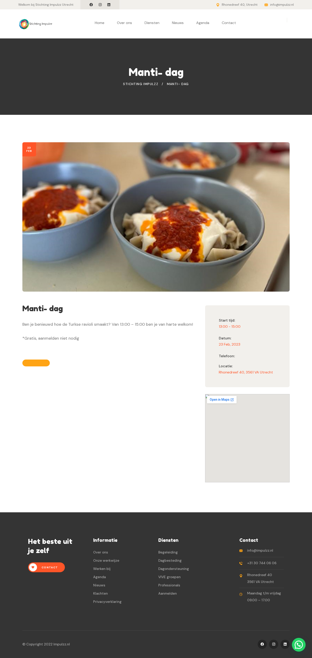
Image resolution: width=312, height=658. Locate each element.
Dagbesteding (170, 560)
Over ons (124, 22)
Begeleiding (168, 552)
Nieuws (178, 22)
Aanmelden (167, 593)
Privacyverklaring (107, 601)
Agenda (202, 22)
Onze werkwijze (106, 560)
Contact (229, 22)
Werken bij (102, 569)
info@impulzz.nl (282, 5)
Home (99, 22)
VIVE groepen (169, 577)
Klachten (100, 593)
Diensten (152, 22)
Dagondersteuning (173, 569)
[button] (299, 645)
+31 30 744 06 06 (261, 563)
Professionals (169, 585)
